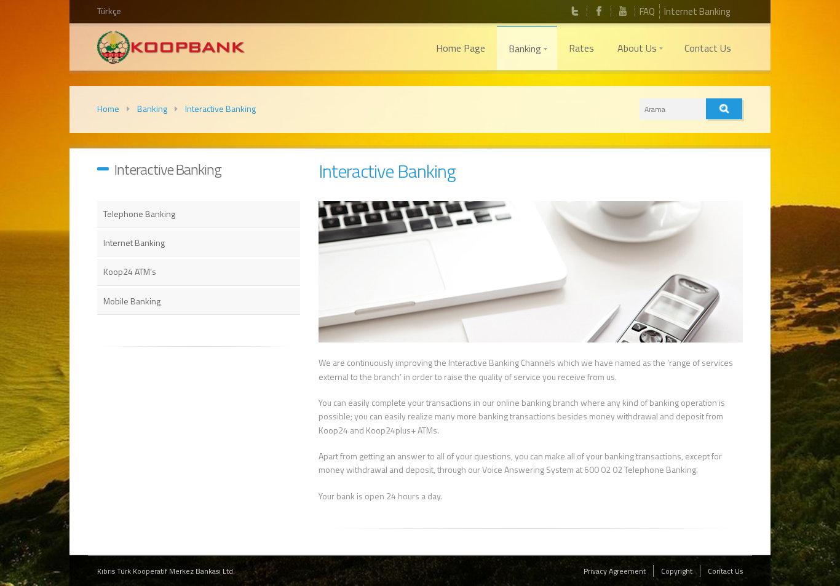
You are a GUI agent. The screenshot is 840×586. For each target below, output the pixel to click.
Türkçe (109, 10)
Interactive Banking (220, 108)
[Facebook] (599, 11)
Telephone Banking (139, 213)
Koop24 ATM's (129, 271)
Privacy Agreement (615, 571)
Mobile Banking (131, 301)
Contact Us (725, 571)
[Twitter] (575, 11)
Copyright (676, 571)
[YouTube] (623, 11)
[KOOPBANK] (171, 49)
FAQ (647, 11)
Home (108, 108)
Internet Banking (697, 11)
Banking (152, 108)
